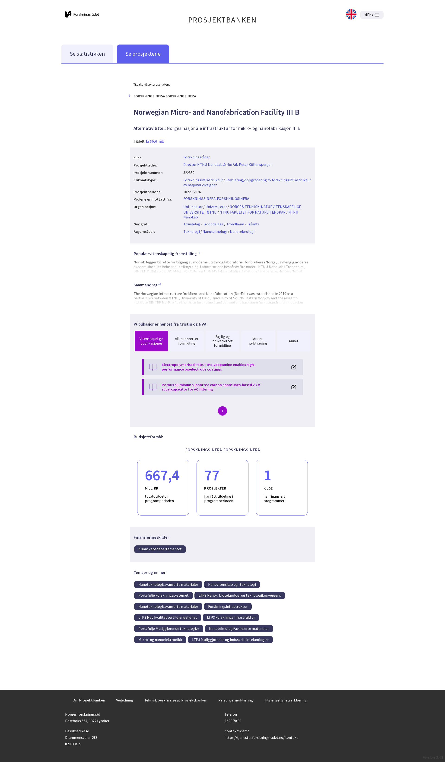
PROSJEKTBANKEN (222, 20)
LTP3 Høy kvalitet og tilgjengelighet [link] (167, 617)
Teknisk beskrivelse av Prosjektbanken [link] (175, 700)
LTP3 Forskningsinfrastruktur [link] (231, 617)
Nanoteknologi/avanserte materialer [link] (168, 584)
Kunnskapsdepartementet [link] (160, 549)
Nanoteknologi (215, 231)
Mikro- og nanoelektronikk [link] (160, 639)
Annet (294, 341)
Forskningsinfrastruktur (203, 180)
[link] (351, 14)
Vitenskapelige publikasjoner (151, 340)
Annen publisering (258, 340)
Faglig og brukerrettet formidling (222, 341)
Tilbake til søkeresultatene (152, 84)
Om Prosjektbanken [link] (89, 700)
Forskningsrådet (196, 157)
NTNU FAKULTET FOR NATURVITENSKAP (252, 212)
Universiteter (216, 206)
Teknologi (191, 231)
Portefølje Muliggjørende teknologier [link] (168, 628)
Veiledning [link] (124, 700)
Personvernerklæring (235, 700)
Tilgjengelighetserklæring (285, 700)
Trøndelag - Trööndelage (203, 224)
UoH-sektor (193, 206)
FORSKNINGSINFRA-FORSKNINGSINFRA (216, 198)
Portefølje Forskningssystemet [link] (163, 595)
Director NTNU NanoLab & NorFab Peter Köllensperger (227, 164)
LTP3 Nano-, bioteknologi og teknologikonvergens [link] (240, 595)
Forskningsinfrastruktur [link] (228, 606)
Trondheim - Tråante (243, 224)
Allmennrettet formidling (187, 340)
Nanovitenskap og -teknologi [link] (232, 584)
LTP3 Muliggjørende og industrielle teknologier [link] (230, 639)
